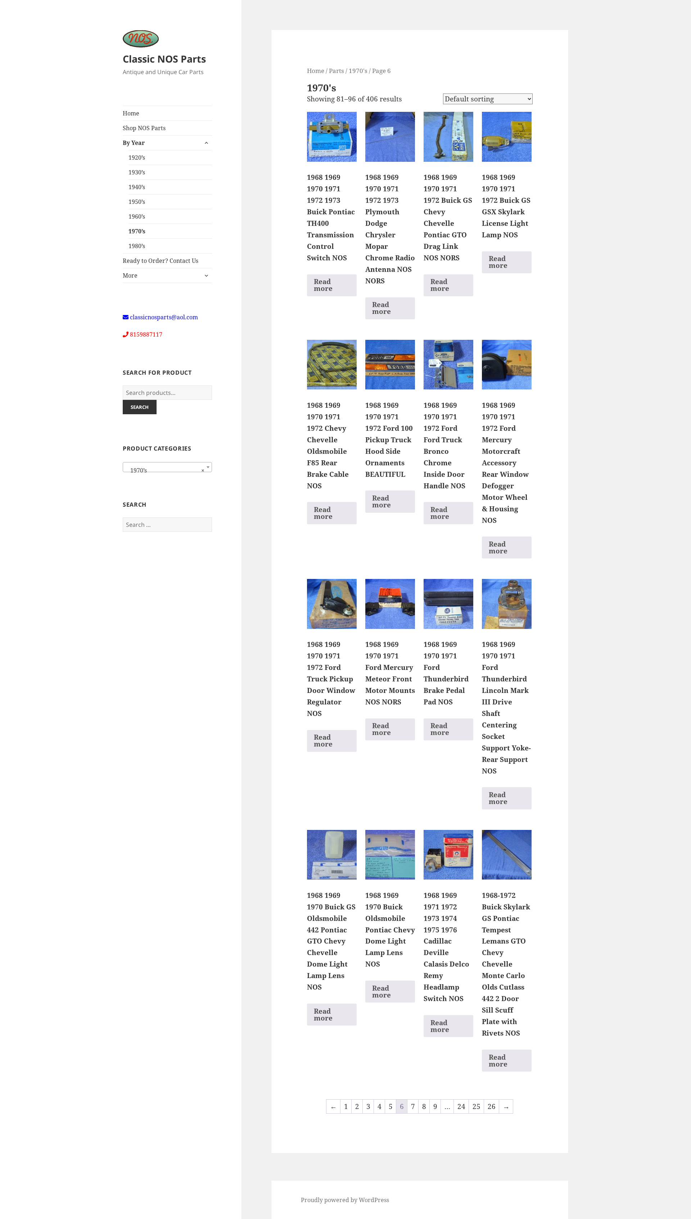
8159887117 (146, 334)
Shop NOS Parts (144, 128)
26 (492, 1106)
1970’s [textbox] (165, 470)
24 (461, 1106)
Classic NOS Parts (164, 58)
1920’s (136, 157)
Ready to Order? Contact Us (160, 261)
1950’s (136, 202)
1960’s (136, 216)
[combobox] (167, 467)
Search (140, 407)
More (130, 275)
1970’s (136, 231)
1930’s (136, 172)
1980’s (136, 246)
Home (131, 113)
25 (476, 1106)
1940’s (136, 187)
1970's (358, 70)
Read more (323, 285)
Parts (336, 70)
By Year (134, 143)
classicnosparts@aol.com (164, 317)
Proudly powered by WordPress (345, 1200)
